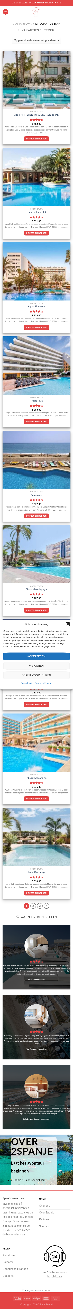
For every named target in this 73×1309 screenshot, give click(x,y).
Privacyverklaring (43, 683)
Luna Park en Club (36, 212)
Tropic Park (36, 400)
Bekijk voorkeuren (36, 675)
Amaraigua (36, 495)
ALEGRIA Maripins (37, 778)
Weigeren (36, 665)
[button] (68, 624)
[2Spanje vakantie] (36, 12)
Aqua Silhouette (36, 306)
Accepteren (36, 656)
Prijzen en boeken (36, 139)
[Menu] (5, 12)
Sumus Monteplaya (36, 589)
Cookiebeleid (27, 683)
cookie (39, 1290)
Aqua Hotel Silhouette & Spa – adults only (36, 115)
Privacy (26, 1290)
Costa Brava (22, 23)
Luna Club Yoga (36, 872)
